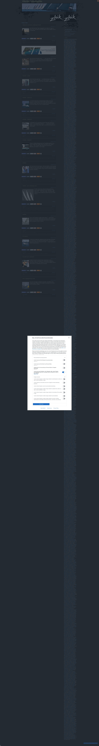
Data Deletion (43, 408)
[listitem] (49, 357)
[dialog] (49, 373)
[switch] (63, 360)
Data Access (49, 408)
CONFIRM (41, 404)
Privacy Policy (56, 408)
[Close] (69, 338)
